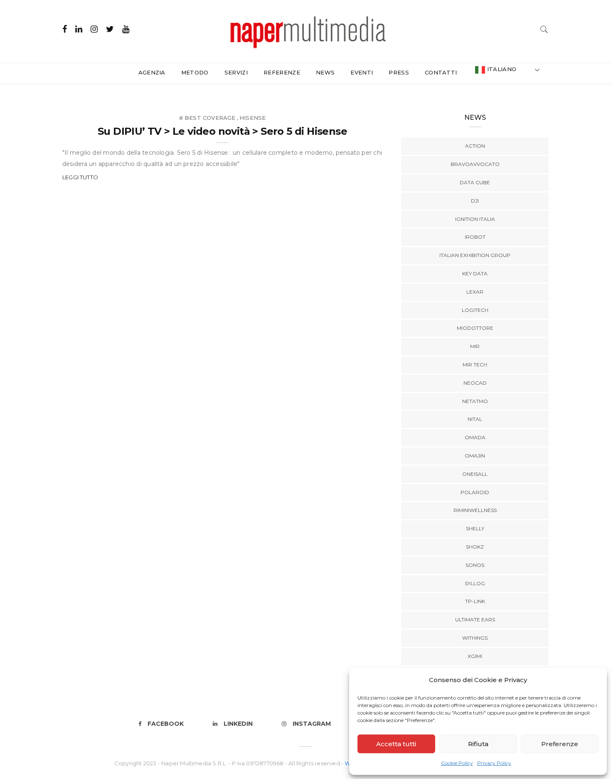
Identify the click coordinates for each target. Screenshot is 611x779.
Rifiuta (478, 744)
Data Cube (475, 182)
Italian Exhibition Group (474, 255)
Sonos (475, 565)
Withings (475, 638)
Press (399, 72)
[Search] (544, 28)
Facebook (166, 723)
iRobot (475, 237)
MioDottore (475, 328)
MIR (475, 346)
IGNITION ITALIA (475, 219)
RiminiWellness (475, 510)
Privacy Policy (494, 763)
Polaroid (475, 492)
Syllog (475, 583)
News (325, 72)
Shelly (475, 528)
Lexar (474, 292)
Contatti (441, 72)
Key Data (475, 273)
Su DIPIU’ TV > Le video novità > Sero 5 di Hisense (222, 131)
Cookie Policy (457, 763)
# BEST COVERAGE (207, 117)
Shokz (475, 547)
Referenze (282, 72)
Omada (475, 437)
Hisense (252, 117)
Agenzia (151, 72)
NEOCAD (475, 383)
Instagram (312, 723)
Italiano (500, 69)
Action (475, 146)
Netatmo (475, 401)
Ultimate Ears (475, 619)
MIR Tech (475, 364)
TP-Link (475, 601)
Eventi (361, 72)
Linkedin (238, 723)
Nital (475, 419)
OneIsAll (475, 474)
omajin (475, 456)
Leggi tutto (80, 177)
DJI (475, 201)
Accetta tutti (396, 744)
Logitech (475, 310)
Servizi (236, 72)
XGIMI (475, 656)
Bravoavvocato (475, 164)
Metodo (195, 72)
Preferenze (559, 744)
